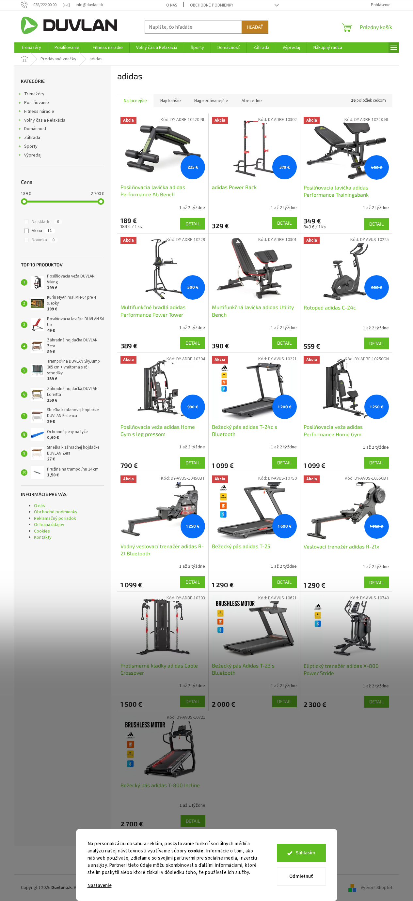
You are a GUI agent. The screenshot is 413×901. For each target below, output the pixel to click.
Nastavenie (99, 885)
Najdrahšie (170, 101)
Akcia (42, 231)
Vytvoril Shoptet (376, 887)
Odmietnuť (301, 876)
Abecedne (252, 101)
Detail (192, 223)
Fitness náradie (39, 111)
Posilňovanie (36, 102)
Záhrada (32, 137)
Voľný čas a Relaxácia (44, 120)
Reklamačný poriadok (55, 518)
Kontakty (43, 537)
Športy (31, 146)
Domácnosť (35, 129)
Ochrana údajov (49, 524)
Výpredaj (32, 155)
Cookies (42, 531)
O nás (171, 5)
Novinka (43, 240)
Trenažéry (34, 94)
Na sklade (45, 221)
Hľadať (255, 27)
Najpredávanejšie (211, 101)
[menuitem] (31, 47)
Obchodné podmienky (211, 5)
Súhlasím (305, 852)
